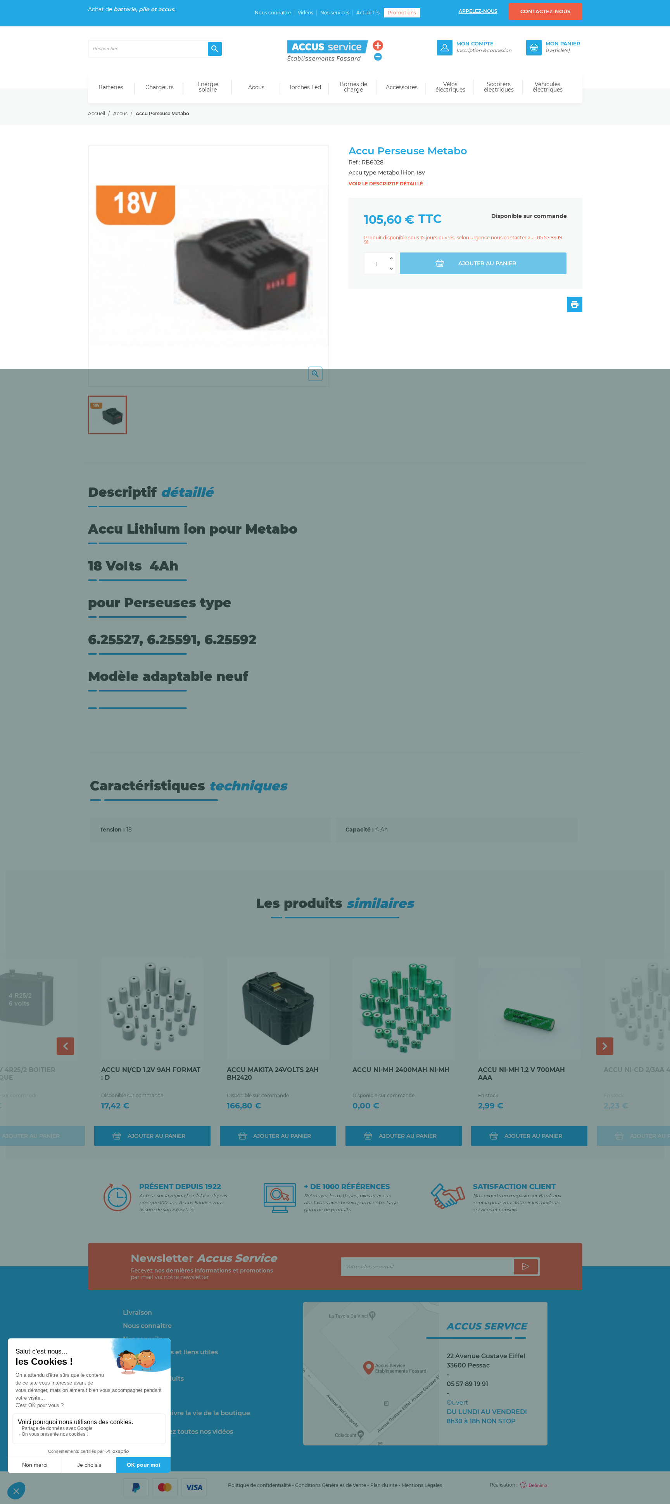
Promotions (402, 13)
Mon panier (563, 43)
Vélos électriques (450, 87)
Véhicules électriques (548, 87)
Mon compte (475, 43)
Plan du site (383, 1485)
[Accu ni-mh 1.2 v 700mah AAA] (529, 1009)
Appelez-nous (478, 11)
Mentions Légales (422, 1485)
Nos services (334, 13)
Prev (65, 1046)
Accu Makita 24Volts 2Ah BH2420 (273, 1073)
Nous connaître (273, 13)
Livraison (137, 1313)
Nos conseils (142, 1339)
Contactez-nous (545, 11)
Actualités (368, 13)
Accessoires (402, 87)
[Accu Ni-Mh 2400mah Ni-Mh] (403, 1009)
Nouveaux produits (153, 1379)
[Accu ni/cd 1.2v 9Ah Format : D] (152, 1009)
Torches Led (305, 87)
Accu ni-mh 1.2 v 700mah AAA (521, 1073)
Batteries (110, 87)
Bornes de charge (353, 87)
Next (604, 1046)
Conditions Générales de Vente (330, 1485)
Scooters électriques (499, 87)
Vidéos (305, 13)
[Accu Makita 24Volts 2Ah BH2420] (278, 1009)
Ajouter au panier (487, 263)
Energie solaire (207, 87)
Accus (256, 87)
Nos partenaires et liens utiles (170, 1352)
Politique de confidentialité (259, 1485)
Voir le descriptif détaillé (386, 184)
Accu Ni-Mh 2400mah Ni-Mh (400, 1070)
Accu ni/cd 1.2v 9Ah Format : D (150, 1073)
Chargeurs (159, 87)
